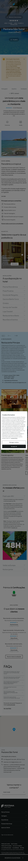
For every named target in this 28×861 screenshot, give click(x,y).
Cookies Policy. (14, 438)
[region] (14, 430)
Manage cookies (14, 442)
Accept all (14, 446)
